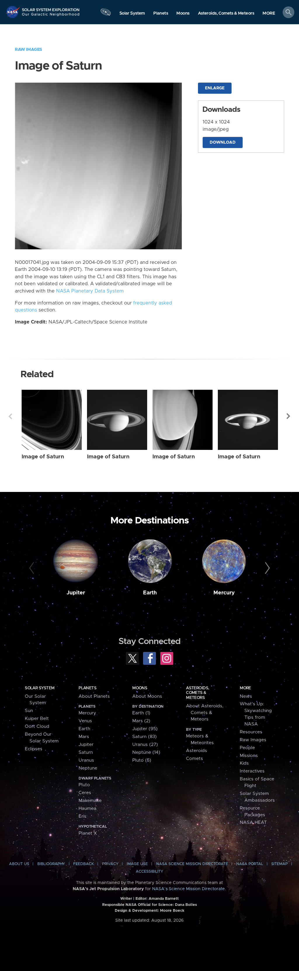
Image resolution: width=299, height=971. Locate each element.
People (247, 748)
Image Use (137, 864)
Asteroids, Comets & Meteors (197, 693)
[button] (268, 13)
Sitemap (279, 864)
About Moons (147, 696)
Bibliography (51, 864)
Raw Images (28, 49)
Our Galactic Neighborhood (51, 16)
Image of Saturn (43, 457)
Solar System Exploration (51, 8)
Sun (29, 711)
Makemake (90, 800)
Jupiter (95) (145, 729)
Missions (249, 756)
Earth (150, 593)
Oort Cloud (37, 726)
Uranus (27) (145, 744)
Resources (251, 732)
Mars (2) (141, 721)
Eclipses (33, 749)
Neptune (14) (146, 752)
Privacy (110, 864)
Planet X (88, 833)
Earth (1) (141, 713)
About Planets (94, 696)
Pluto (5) (141, 760)
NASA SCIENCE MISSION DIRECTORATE (192, 864)
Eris (82, 816)
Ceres (85, 793)
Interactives (252, 771)
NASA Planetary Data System (90, 291)
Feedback (83, 864)
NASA (13, 12)
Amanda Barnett (164, 899)
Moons (139, 688)
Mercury (224, 593)
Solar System (39, 688)
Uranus (86, 760)
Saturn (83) (144, 737)
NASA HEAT (253, 822)
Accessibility (149, 871)
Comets (194, 758)
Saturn (86, 752)
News (246, 696)
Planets (87, 688)
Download (223, 142)
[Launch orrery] (106, 13)
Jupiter (76, 593)
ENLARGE (215, 88)
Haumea (87, 808)
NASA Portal (249, 864)
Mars (84, 737)
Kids (244, 763)
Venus (85, 721)
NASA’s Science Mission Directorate (188, 889)
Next (288, 416)
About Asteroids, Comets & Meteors (204, 713)
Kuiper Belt (37, 718)
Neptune (88, 768)
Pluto (84, 785)
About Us (19, 864)
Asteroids (196, 751)
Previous (10, 416)
